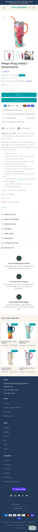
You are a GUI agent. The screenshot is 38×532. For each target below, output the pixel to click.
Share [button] (5, 208)
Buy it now (19, 100)
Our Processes (8, 477)
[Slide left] (2, 56)
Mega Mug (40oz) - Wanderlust (24, 342)
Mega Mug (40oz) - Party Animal (26, 368)
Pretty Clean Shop (11, 522)
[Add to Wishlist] (8, 128)
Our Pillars (7, 473)
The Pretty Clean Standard (12, 482)
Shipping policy (29, 525)
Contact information (20, 528)
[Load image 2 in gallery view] (19, 55)
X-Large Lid (21, 179)
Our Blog (6, 404)
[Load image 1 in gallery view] (9, 55)
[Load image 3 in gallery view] (28, 55)
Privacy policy (10, 525)
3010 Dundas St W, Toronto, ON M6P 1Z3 (16, 383)
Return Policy (31, 118)
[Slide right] (36, 56)
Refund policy (31, 522)
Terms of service (19, 525)
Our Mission (7, 465)
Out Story (6, 469)
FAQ (5, 440)
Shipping (3, 78)
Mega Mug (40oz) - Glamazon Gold (7, 368)
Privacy (6, 449)
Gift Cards (7, 412)
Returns (6, 436)
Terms (5, 445)
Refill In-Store (8, 416)
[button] (4, 8)
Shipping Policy (30, 114)
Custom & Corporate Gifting (12, 408)
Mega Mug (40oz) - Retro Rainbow (8, 342)
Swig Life (6, 71)
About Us (6, 461)
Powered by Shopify (21, 522)
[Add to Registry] (23, 128)
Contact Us (7, 428)
